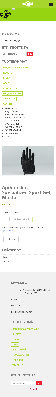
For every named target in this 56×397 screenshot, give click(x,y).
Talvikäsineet (14, 120)
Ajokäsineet (11, 108)
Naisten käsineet (16, 117)
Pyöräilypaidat (13, 130)
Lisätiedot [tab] (11, 239)
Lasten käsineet (15, 114)
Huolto (7, 72)
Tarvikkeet (9, 98)
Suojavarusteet (12, 93)
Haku (30, 54)
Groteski (34, 389)
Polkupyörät (11, 88)
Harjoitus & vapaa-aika (16, 67)
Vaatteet (8, 103)
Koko (7, 212)
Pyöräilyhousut (13, 127)
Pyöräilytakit (12, 133)
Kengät (7, 78)
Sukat (8, 136)
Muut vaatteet (13, 124)
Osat (6, 83)
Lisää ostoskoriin (21, 219)
